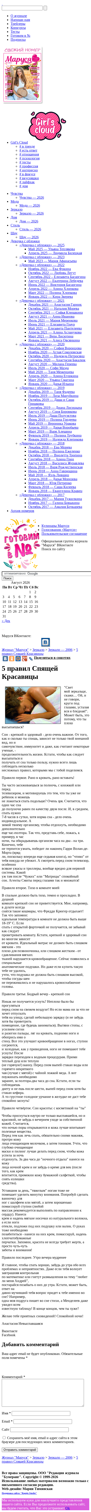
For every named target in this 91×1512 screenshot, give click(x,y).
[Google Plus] (24, 658)
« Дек (6, 621)
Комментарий (13, 1377)
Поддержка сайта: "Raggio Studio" (19, 1493)
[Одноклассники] (11, 658)
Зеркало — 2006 (60, 650)
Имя (6, 1413)
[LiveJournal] (31, 659)
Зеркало (38, 650)
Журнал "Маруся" (15, 650)
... (3, 628)
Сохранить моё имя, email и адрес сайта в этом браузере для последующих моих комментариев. (39, 1440)
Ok (67, 1508)
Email (7, 1421)
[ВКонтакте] (2, 4)
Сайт (5, 1429)
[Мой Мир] (18, 658)
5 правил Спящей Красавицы (40, 652)
